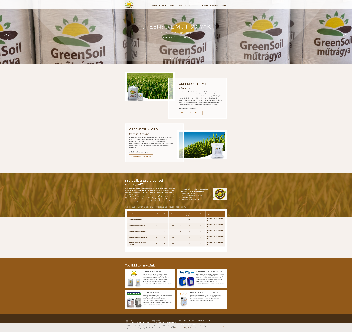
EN (223, 2)
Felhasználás (184, 5)
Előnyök (162, 5)
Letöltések (203, 5)
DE (226, 2)
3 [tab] (176, 58)
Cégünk (154, 5)
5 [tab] (181, 58)
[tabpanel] (176, 32)
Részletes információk (189, 113)
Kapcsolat (214, 5)
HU (221, 2)
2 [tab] (173, 58)
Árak (194, 5)
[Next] (345, 37)
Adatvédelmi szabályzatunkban (183, 328)
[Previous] (6, 37)
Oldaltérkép (193, 321)
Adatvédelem (183, 321)
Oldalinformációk (204, 321)
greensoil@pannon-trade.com (166, 322)
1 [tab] (170, 58)
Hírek (223, 5)
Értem (224, 327)
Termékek (172, 5)
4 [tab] (179, 58)
